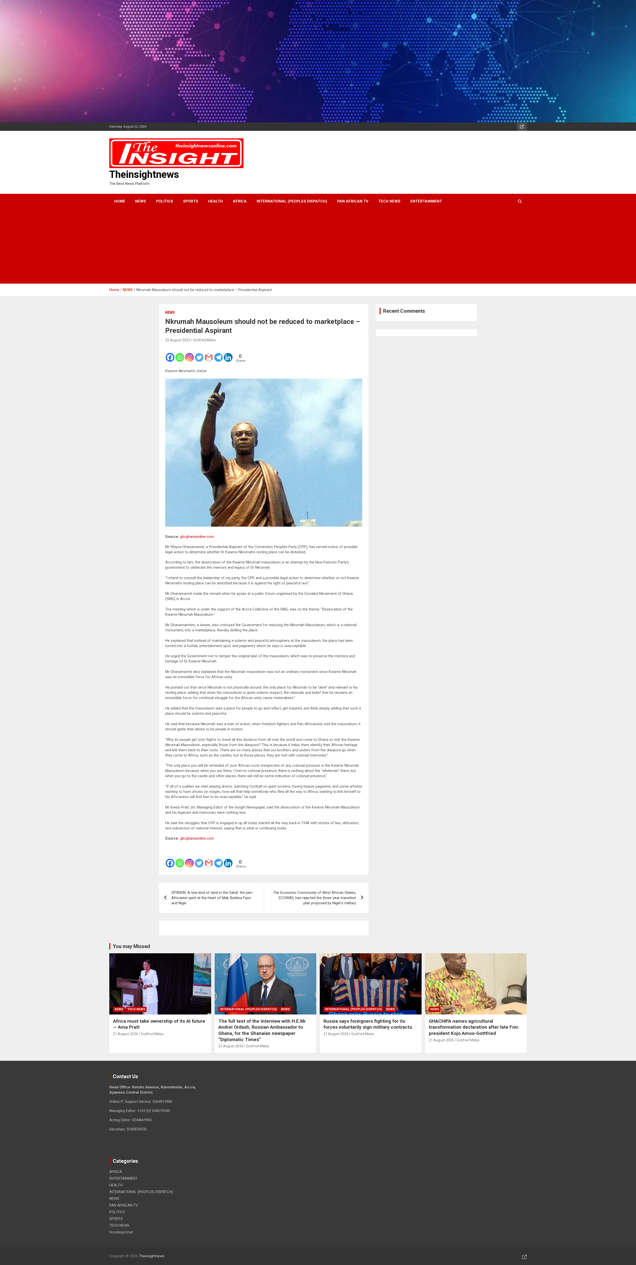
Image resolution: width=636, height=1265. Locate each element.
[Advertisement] (311, 246)
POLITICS (164, 201)
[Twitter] (199, 354)
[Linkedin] (228, 354)
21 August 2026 (125, 1034)
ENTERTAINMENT (426, 201)
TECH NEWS (389, 201)
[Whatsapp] (179, 354)
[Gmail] (208, 354)
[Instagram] (189, 354)
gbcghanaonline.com (197, 536)
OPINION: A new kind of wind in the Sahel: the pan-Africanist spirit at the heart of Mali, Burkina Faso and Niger (212, 897)
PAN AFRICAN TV (352, 201)
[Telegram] (218, 354)
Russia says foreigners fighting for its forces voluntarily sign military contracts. (368, 1024)
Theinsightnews (144, 174)
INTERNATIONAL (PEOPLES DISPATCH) (292, 201)
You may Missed (131, 946)
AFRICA (240, 201)
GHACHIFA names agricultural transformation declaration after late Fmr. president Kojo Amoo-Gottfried (474, 1027)
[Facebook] (170, 354)
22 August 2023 (177, 340)
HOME (119, 201)
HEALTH (215, 201)
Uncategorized (121, 1232)
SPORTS (190, 201)
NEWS (140, 201)
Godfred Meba (204, 340)
